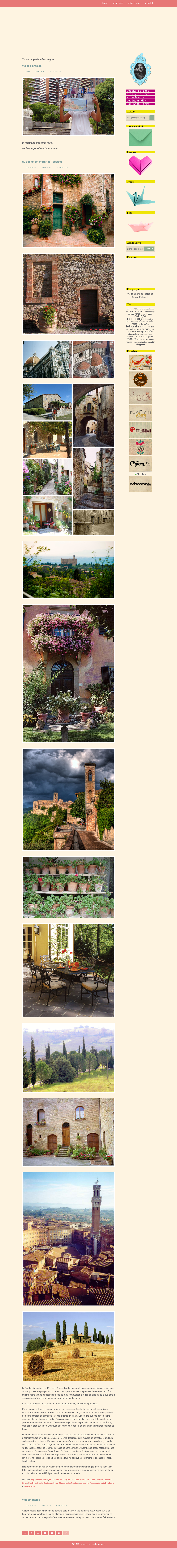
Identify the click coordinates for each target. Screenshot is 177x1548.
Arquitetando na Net (39, 1480)
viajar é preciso (32, 66)
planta (136, 334)
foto (147, 324)
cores (137, 314)
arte (128, 311)
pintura (131, 334)
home (105, 3)
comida (131, 314)
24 (45, 1533)
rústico (129, 342)
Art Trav (63, 1480)
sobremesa (137, 342)
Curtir (66, 155)
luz (127, 329)
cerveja (152, 312)
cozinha (140, 316)
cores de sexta (146, 314)
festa (134, 324)
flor (138, 324)
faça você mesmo (147, 322)
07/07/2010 (39, 72)
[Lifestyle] (140, 403)
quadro (150, 337)
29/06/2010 (46, 167)
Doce (128, 322)
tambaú (144, 342)
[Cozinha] (140, 369)
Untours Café (73, 1480)
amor (135, 309)
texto (151, 341)
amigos (129, 309)
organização (146, 331)
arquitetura (149, 309)
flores (143, 324)
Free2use (75, 1483)
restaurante (150, 339)
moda (151, 329)
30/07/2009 (46, 1505)
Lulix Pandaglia (107, 1483)
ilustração (143, 327)
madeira (132, 329)
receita (131, 339)
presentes (148, 334)
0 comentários (55, 72)
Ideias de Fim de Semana (39, 27)
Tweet (71, 155)
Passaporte (95, 1483)
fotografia (132, 326)
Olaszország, (65, 1483)
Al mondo (84, 1483)
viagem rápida (31, 1499)
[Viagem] (140, 491)
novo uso (133, 331)
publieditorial (140, 336)
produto (130, 337)
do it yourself (135, 322)
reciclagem (141, 339)
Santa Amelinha (51, 1483)
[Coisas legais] (140, 474)
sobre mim (118, 3)
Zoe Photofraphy (35, 1483)
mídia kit (149, 3)
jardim (151, 326)
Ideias (27, 72)
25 (52, 1533)
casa (147, 311)
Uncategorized (30, 167)
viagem (140, 344)
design (149, 319)
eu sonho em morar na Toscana (42, 161)
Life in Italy (54, 1480)
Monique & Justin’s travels (91, 1480)
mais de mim (143, 329)
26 (59, 1533)
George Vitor (29, 1486)
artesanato (137, 311)
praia (141, 334)
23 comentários (62, 167)
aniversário (141, 309)
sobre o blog (134, 3)
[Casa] (140, 454)
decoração (136, 318)
